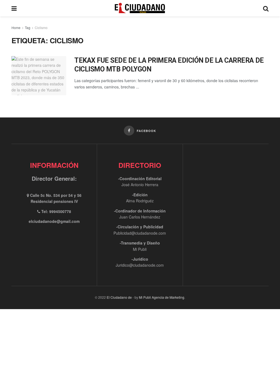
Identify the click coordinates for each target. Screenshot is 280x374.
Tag (27, 27)
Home (16, 27)
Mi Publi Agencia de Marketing (161, 297)
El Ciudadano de (119, 297)
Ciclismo (41, 27)
